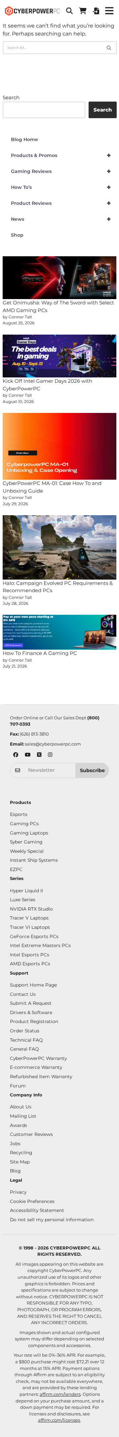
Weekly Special (27, 851)
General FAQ (24, 1049)
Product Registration (34, 1021)
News (61, 219)
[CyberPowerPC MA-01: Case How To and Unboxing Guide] (60, 446)
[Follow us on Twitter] (39, 755)
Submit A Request (31, 1003)
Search (11, 97)
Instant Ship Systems (34, 860)
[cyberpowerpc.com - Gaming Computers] (32, 11)
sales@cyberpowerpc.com (53, 744)
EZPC (16, 869)
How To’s (61, 187)
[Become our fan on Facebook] (15, 755)
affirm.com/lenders (60, 1394)
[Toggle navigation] (109, 11)
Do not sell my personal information (52, 1219)
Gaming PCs (24, 823)
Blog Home (24, 139)
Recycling (21, 1152)
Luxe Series (22, 899)
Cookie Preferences (32, 1201)
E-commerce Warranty (36, 1067)
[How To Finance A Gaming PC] (60, 632)
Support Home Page (33, 985)
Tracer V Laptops (29, 917)
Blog (15, 1170)
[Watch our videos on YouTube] (27, 755)
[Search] (109, 47)
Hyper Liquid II (26, 890)
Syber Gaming (26, 841)
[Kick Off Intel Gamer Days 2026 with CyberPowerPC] (60, 356)
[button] (69, 11)
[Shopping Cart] (82, 11)
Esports (18, 814)
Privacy (18, 1192)
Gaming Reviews (61, 171)
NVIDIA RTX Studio (31, 909)
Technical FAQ (26, 1040)
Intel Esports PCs (29, 954)
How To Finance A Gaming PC (40, 653)
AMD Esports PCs (30, 963)
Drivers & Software (31, 1012)
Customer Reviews (31, 1134)
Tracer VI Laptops (30, 927)
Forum (18, 1085)
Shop (17, 235)
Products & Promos (61, 155)
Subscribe (92, 770)
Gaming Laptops (29, 833)
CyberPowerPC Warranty (38, 1058)
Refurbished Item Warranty (41, 1076)
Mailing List (23, 1116)
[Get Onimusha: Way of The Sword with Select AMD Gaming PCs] (60, 277)
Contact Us (23, 994)
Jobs (15, 1143)
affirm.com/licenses (59, 1420)
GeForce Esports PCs (34, 936)
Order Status (24, 1030)
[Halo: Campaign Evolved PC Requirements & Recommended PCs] (60, 547)
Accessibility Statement (37, 1210)
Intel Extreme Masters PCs (40, 945)
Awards (18, 1125)
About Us (20, 1106)
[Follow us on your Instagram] (50, 755)
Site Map (20, 1161)
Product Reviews (61, 203)
